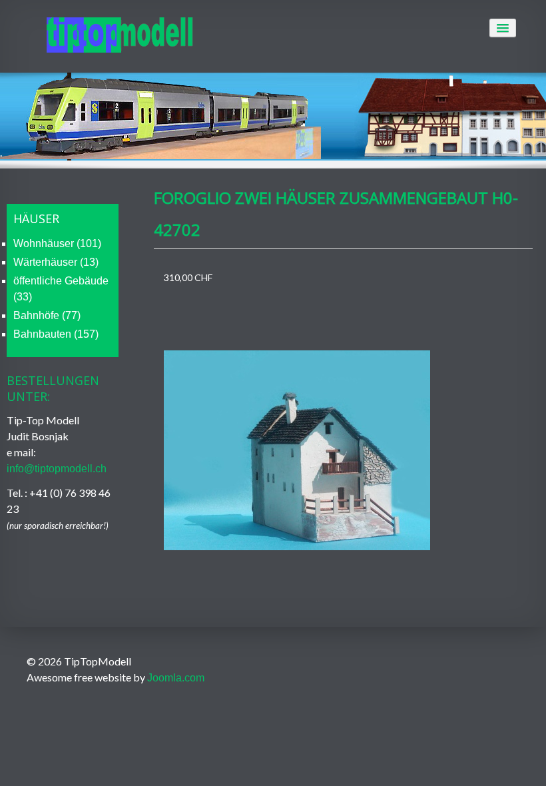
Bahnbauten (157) (56, 334)
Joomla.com (175, 677)
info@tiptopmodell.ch (57, 468)
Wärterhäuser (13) (56, 262)
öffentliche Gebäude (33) (61, 288)
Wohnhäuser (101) (57, 243)
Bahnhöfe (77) (47, 315)
